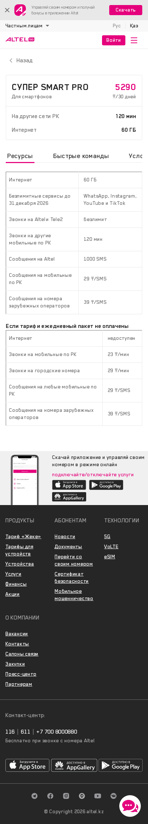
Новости (65, 536)
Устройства (19, 563)
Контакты (17, 643)
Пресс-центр (20, 674)
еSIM (109, 556)
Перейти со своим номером (74, 560)
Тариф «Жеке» (23, 536)
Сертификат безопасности (72, 578)
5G (107, 536)
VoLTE (111, 546)
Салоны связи (21, 653)
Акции (12, 594)
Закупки (15, 664)
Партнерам (18, 684)
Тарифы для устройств (19, 550)
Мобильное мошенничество (74, 595)
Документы (68, 546)
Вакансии (16, 633)
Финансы (16, 584)
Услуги (13, 574)
